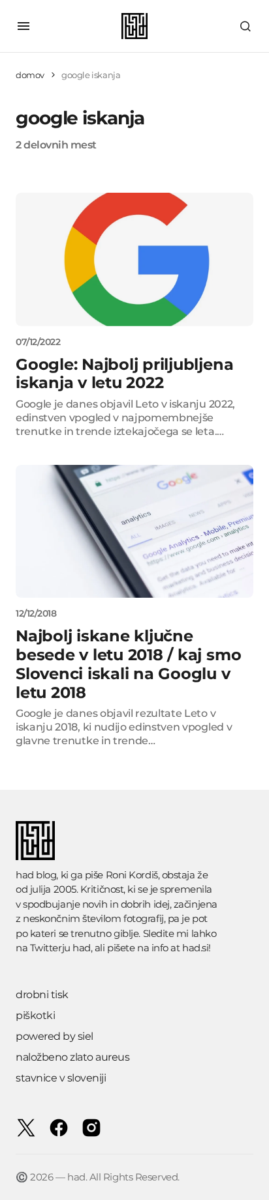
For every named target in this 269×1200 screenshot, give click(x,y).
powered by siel (54, 1036)
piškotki (35, 1015)
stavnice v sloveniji (61, 1078)
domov (30, 75)
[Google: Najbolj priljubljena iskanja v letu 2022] (134, 259)
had (81, 948)
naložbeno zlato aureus (72, 1057)
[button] (23, 26)
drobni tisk (42, 994)
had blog (36, 875)
